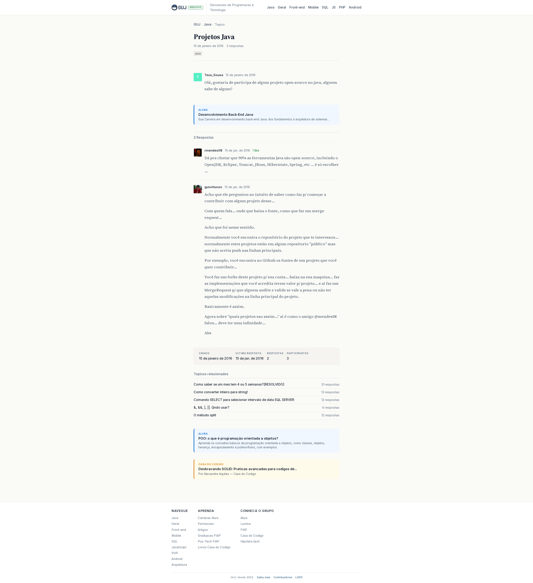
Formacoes (206, 524)
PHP (342, 7)
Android (355, 7)
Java (270, 7)
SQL (325, 7)
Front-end (179, 530)
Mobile (313, 7)
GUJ (197, 24)
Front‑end (297, 7)
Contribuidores (283, 577)
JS (334, 7)
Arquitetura (179, 565)
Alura (243, 518)
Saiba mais (263, 577)
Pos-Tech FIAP (208, 541)
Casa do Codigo (252, 535)
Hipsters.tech (250, 541)
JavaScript (179, 547)
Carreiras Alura (208, 518)
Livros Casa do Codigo (214, 547)
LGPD (299, 577)
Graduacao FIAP (209, 535)
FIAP (243, 530)
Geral (282, 7)
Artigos (203, 530)
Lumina (245, 524)
